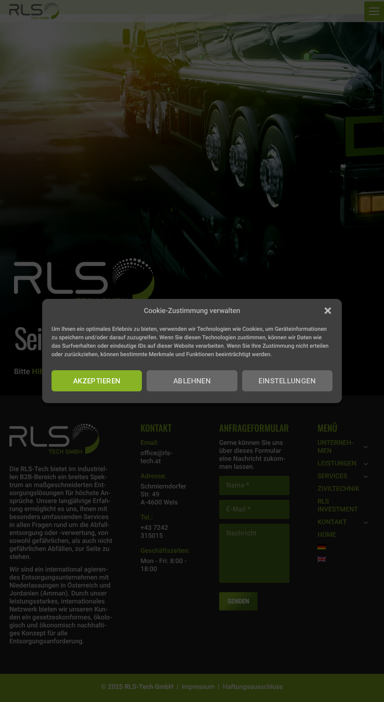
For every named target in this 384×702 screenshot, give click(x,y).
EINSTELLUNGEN (287, 381)
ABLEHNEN (192, 381)
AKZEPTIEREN (97, 381)
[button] (327, 310)
